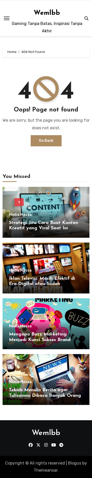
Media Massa (20, 215)
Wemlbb (47, 13)
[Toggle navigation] (7, 18)
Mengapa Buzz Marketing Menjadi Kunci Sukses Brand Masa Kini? (40, 340)
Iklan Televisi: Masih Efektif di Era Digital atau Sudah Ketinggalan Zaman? (42, 284)
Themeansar (45, 470)
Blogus (74, 463)
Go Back (46, 140)
